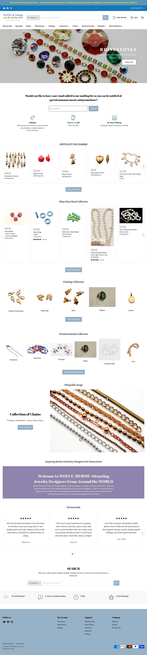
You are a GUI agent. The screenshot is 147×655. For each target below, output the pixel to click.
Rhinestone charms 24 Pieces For (12, 177)
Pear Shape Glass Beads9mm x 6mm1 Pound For (128, 231)
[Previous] (3, 166)
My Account (61, 621)
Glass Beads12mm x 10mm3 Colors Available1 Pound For (11, 234)
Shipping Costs (90, 621)
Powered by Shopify (8, 649)
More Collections (115, 26)
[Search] (105, 17)
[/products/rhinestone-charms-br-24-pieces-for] (16, 160)
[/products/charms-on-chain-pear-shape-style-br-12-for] (131, 159)
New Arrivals (7, 26)
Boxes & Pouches (88, 26)
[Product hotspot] (92, 408)
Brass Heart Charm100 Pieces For (97, 174)
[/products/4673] (131, 215)
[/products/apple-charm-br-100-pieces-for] (44, 159)
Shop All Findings (73, 319)
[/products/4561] (16, 216)
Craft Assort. (64, 26)
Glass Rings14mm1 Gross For (37, 234)
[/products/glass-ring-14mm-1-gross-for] (44, 217)
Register (60, 628)
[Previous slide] (6, 56)
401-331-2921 (116, 628)
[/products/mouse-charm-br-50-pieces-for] (73, 159)
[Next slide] (141, 56)
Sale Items (19, 26)
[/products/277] (102, 227)
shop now (48, 65)
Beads (28, 26)
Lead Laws (88, 631)
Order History (61, 625)
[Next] (143, 166)
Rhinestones (39, 26)
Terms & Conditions (8, 644)
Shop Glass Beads (73, 270)
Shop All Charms (74, 189)
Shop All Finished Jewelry (73, 372)
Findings (52, 26)
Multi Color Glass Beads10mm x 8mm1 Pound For (70, 234)
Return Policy (89, 625)
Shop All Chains (25, 427)
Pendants (101, 26)
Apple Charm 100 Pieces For (38, 174)
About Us (115, 621)
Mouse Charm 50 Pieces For (67, 175)
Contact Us (88, 628)
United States (136, 8)
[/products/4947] (73, 216)
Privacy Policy (20, 644)
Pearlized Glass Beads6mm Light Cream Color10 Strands (99, 254)
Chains (75, 26)
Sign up (93, 108)
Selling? (114, 625)
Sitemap (87, 634)
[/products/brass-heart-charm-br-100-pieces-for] (102, 158)
